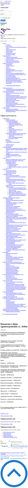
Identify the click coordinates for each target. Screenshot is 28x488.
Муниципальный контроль (12, 213)
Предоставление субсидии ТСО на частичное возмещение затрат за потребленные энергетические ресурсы (16, 226)
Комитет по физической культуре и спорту (16, 159)
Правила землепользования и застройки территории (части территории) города (15, 285)
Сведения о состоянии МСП (12, 267)
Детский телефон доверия (15, 191)
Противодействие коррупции (13, 95)
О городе (8, 44)
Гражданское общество (8, 91)
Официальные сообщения (12, 109)
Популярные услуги (10, 277)
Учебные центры (13, 131)
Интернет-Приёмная (5, 26)
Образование (9, 64)
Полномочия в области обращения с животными (14, 310)
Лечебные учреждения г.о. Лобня (13, 155)
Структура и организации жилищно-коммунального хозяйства (14, 215)
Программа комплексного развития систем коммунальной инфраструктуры (16, 240)
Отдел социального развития (12, 175)
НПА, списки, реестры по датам (16, 182)
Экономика (8, 72)
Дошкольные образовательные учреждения (16, 133)
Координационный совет (12, 272)
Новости (8, 254)
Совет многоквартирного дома (13, 233)
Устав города (9, 46)
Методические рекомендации (15, 192)
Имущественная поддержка (12, 270)
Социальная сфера (10, 69)
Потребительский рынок (11, 307)
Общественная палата (11, 99)
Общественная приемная (12, 102)
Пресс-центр (6, 107)
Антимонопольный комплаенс (13, 85)
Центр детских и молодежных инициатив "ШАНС (16, 138)
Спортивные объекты (11, 161)
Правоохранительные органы (13, 62)
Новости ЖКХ (9, 199)
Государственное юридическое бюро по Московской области (15, 104)
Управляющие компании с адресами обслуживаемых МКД (14, 203)
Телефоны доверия (10, 54)
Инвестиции (9, 255)
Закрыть (2, 24)
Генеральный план (10, 283)
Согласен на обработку (19, 445)
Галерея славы (9, 50)
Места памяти (9, 52)
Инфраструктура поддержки (12, 268)
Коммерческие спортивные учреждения (18, 166)
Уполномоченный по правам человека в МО (16, 96)
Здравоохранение (10, 65)
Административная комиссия (13, 78)
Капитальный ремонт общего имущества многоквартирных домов (15, 235)
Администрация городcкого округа (14, 58)
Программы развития (11, 49)
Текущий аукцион (10, 302)
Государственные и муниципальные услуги (16, 74)
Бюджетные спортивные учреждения (14, 160)
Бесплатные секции (13, 164)
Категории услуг (10, 275)
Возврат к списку (5, 413)
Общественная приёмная (12, 273)
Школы (10, 127)
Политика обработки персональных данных (16, 106)
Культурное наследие (11, 173)
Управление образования (12, 121)
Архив (10, 184)
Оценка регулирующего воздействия (14, 257)
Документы (8, 168)
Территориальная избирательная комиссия (16, 97)
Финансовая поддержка (11, 269)
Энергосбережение (10, 243)
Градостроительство (10, 75)
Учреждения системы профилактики (17, 187)
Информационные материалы (13, 311)
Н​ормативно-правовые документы (14, 293)
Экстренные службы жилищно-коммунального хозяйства (13, 207)
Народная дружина (10, 101)
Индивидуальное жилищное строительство (16, 286)
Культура (8, 68)
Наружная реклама (10, 301)
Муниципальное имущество (12, 258)
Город (4, 43)
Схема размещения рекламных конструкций (16, 306)
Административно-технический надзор (15, 89)
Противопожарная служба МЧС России (15, 90)
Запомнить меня (6, 17)
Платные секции (12, 165)
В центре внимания (10, 119)
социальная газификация (12, 248)
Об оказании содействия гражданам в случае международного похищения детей (17, 195)
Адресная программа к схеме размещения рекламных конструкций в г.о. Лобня (15, 305)
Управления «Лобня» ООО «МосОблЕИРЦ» (16, 217)
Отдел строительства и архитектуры (14, 281)
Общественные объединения (12, 100)
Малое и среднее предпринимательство (15, 73)
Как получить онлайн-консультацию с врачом (16, 148)
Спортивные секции (10, 163)
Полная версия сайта (5, 3)
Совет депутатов (10, 59)
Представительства (7, 88)
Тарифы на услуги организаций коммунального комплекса (13, 229)
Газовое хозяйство (10, 221)
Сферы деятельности (8, 63)
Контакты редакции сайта (5, 458)
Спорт (7, 67)
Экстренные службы (11, 53)
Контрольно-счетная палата (12, 60)
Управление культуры (11, 170)
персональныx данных (23, 445)
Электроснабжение (10, 242)
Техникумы (11, 128)
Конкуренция (9, 260)
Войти (2, 4)
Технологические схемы (11, 278)
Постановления (9, 212)
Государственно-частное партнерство (14, 259)
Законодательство (10, 265)
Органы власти (6, 55)
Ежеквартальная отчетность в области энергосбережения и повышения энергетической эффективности (15, 246)
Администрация (7, 434)
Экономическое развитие (12, 253)
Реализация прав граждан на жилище (14, 179)
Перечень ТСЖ (9, 205)
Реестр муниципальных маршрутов (14, 279)
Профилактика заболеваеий (12, 154)
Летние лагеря (12, 132)
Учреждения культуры (11, 171)
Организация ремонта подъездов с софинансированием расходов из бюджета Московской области (16, 210)
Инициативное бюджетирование (13, 80)
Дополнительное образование (16, 129)
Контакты (8, 157)
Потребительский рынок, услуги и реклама (16, 79)
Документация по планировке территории (16, 288)
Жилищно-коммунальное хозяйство (14, 70)
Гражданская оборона (11, 76)
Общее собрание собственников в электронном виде (14, 238)
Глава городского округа (11, 57)
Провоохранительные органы (10, 437)
